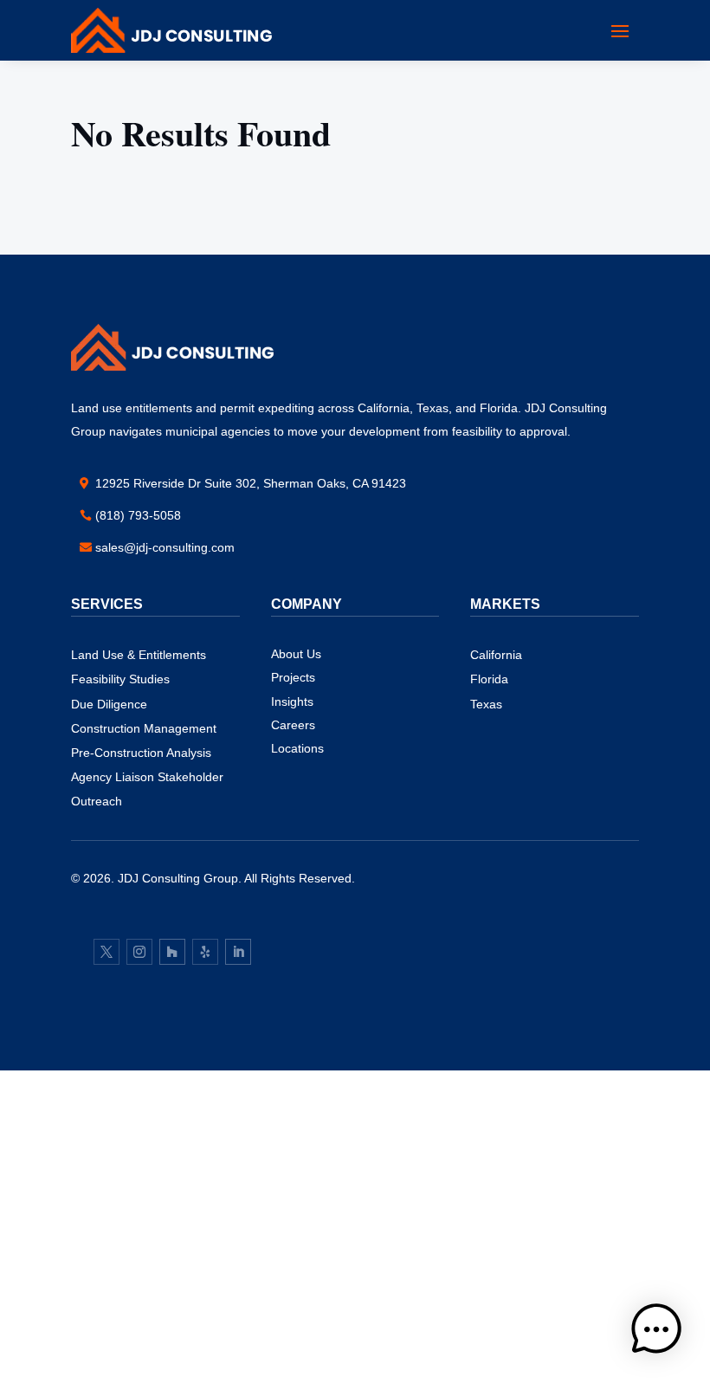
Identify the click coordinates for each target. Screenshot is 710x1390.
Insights (292, 701)
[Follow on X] (106, 952)
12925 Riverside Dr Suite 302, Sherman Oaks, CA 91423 (250, 483)
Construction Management (143, 728)
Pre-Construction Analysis (141, 753)
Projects (293, 677)
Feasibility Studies (120, 679)
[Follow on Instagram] (139, 952)
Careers (293, 725)
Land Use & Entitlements (138, 655)
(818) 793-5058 (138, 515)
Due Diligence (109, 704)
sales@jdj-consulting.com (165, 547)
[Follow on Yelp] (205, 952)
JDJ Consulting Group (178, 878)
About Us (296, 654)
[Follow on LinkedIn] (238, 952)
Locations (297, 748)
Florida (489, 679)
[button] (656, 1333)
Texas (486, 704)
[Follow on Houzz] (172, 952)
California (496, 655)
